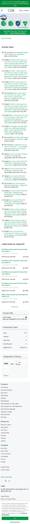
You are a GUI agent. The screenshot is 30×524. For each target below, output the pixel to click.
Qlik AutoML (4, 395)
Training (3, 438)
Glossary (3, 435)
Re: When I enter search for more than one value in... (14, 250)
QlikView (3, 398)
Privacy (3, 459)
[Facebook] (9, 481)
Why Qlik (3, 417)
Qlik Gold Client (5, 414)
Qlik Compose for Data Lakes (10, 403)
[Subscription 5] (11, 23)
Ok (15, 518)
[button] (6, 362)
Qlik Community (6, 38)
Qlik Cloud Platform (6, 390)
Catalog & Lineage (6, 412)
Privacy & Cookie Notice (8, 499)
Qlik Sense (4, 393)
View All (6, 375)
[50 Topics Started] (18, 23)
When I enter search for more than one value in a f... (15, 295)
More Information (15, 522)
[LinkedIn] (5, 481)
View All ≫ (15, 307)
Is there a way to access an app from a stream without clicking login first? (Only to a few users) (15, 211)
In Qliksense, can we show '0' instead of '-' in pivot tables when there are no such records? (15, 146)
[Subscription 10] (4, 23)
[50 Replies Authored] (26, 23)
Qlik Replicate (5, 401)
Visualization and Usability (12, 194)
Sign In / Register (24, 10)
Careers (3, 462)
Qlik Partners (4, 427)
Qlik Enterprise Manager (8, 409)
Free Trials (4, 430)
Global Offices (5, 467)
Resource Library (6, 424)
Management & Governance (13, 226)
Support (3, 441)
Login (23, 2)
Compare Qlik (5, 433)
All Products (4, 387)
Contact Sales (5, 470)
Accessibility (4, 456)
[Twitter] (2, 481)
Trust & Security (5, 454)
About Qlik (4, 448)
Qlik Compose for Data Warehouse (11, 406)
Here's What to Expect (18, 33)
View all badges (23, 27)
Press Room (4, 451)
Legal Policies (5, 496)
